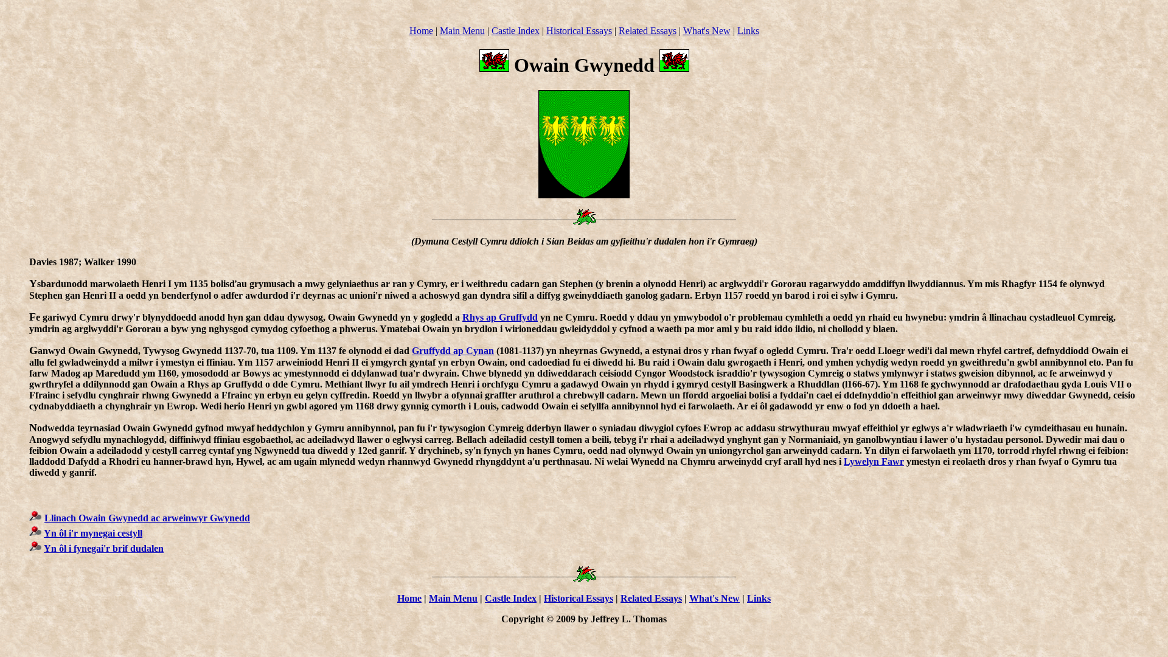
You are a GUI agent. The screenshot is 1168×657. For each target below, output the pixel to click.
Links (748, 31)
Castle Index (516, 31)
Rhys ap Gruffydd (500, 317)
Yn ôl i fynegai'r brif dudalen (104, 548)
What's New (707, 31)
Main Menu (462, 31)
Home (421, 31)
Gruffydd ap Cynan (453, 351)
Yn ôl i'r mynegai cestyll (93, 533)
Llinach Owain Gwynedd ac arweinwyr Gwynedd (147, 518)
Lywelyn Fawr (874, 461)
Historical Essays (579, 31)
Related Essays (647, 31)
